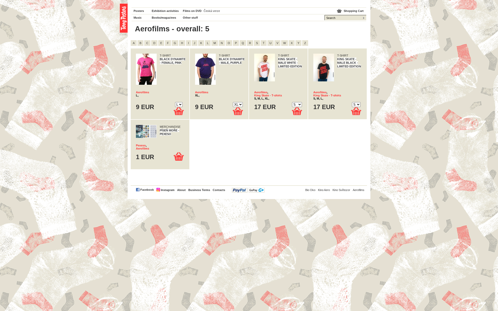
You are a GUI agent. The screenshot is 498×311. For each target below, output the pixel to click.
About (181, 190)
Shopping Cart (354, 10)
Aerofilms (142, 92)
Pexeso (141, 145)
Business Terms (199, 190)
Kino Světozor (341, 190)
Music (138, 17)
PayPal (248, 190)
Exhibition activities (165, 10)
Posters (139, 10)
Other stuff (190, 17)
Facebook (147, 189)
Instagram (168, 190)
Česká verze (212, 10)
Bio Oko (310, 190)
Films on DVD (192, 10)
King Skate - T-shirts (268, 95)
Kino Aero (324, 190)
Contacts (219, 190)
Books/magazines (164, 17)
